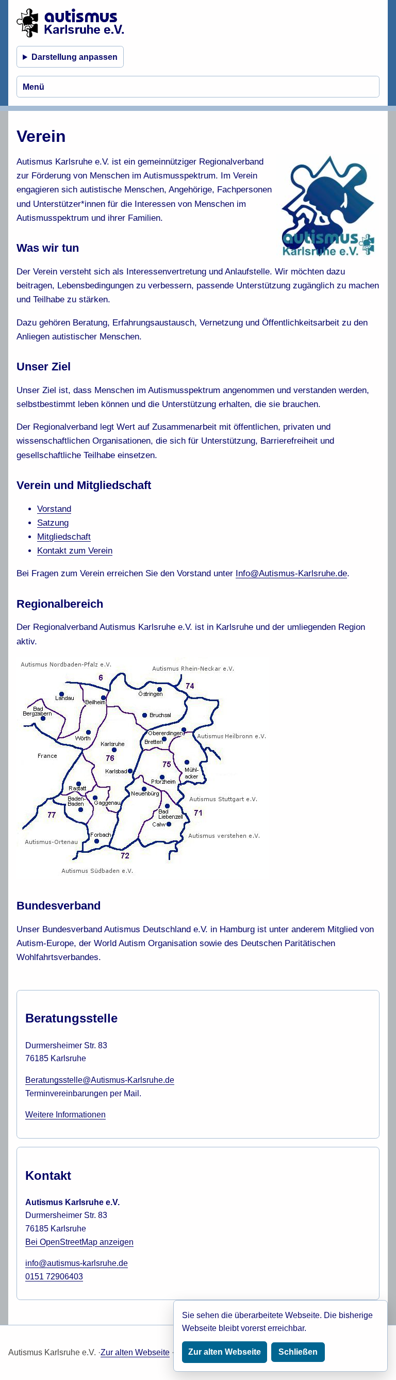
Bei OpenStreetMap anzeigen (79, 1242)
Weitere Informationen (65, 1114)
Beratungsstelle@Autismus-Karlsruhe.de (99, 1080)
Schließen (298, 1351)
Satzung (53, 523)
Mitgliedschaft (64, 537)
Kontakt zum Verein (74, 551)
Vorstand (54, 509)
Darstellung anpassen (74, 57)
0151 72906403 (54, 1276)
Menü (33, 87)
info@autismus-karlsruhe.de (76, 1263)
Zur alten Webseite (135, 1352)
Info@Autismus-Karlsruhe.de (291, 573)
